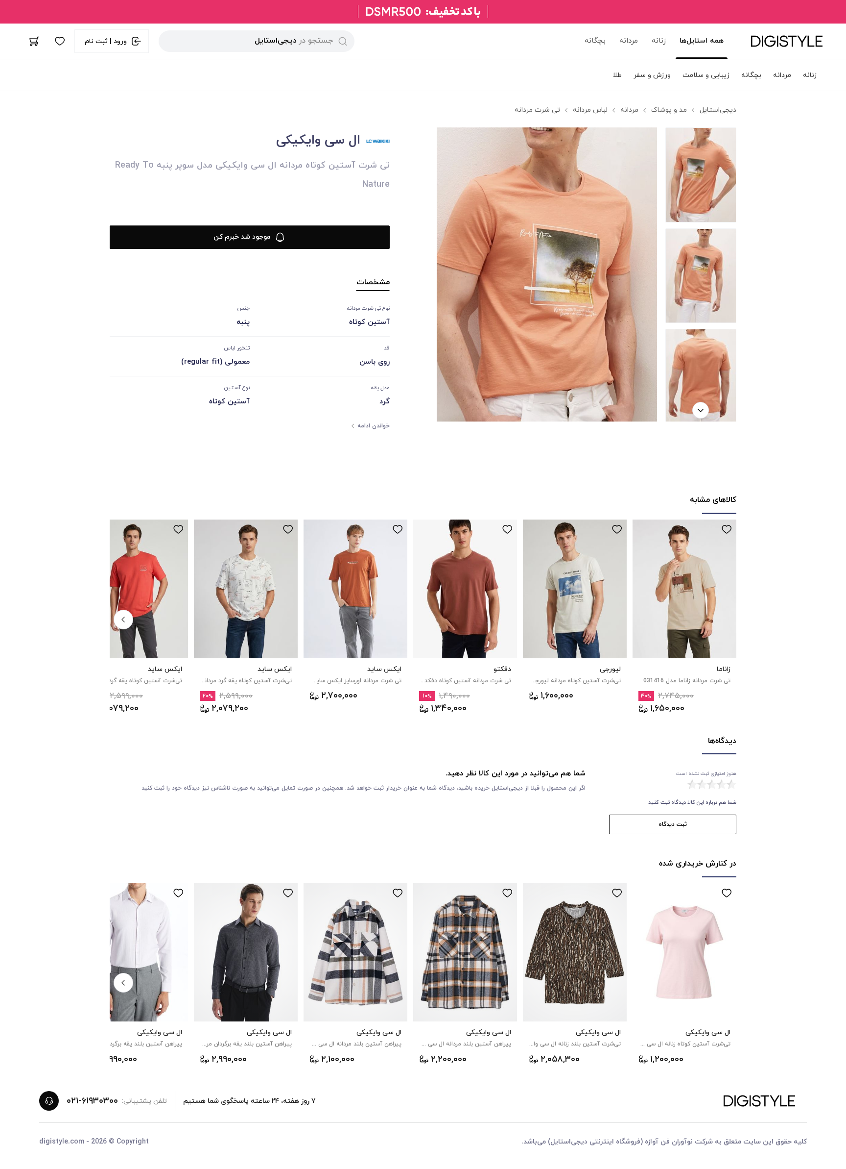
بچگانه (595, 41)
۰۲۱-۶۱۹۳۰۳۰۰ (92, 1101)
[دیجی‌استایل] (786, 41)
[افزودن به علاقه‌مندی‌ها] (726, 529)
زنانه (659, 41)
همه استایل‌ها (702, 41)
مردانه (628, 41)
